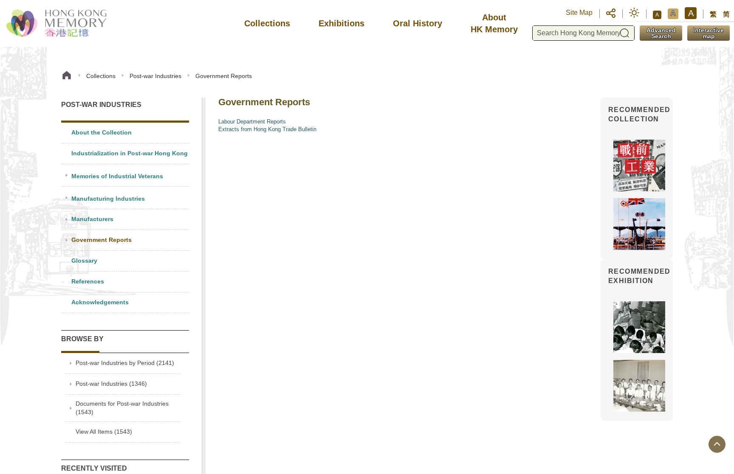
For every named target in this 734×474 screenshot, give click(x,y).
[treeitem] (125, 133)
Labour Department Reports (252, 121)
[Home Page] (66, 76)
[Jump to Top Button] (717, 444)
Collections (101, 76)
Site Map (579, 12)
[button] (610, 12)
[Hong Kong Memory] (57, 23)
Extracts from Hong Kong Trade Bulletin (267, 129)
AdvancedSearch (661, 33)
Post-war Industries (155, 76)
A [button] (657, 15)
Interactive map (708, 33)
